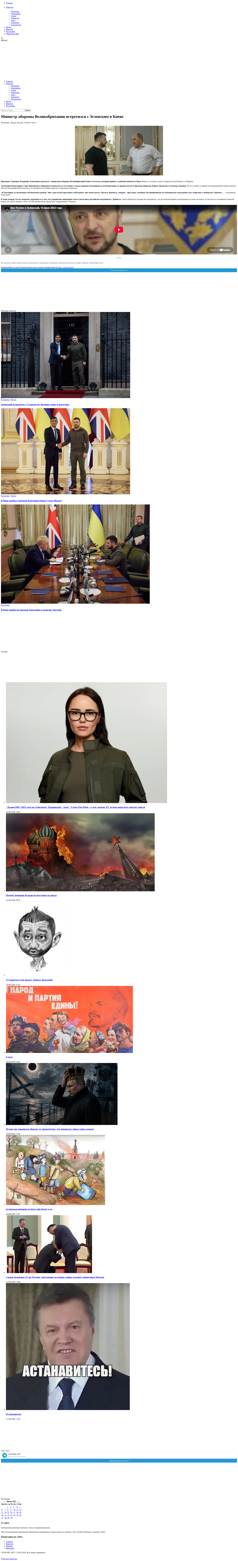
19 (20, 1512)
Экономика (15, 14)
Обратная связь (12, 34)
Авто (13, 20)
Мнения (9, 29)
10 (14, 1510)
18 (17, 1512)
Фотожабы (10, 31)
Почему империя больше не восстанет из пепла (31, 895)
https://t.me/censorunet (66, 267)
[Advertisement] (119, 61)
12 (20, 1510)
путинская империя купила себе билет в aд (29, 1209)
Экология (15, 23)
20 (2, 1515)
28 (5, 1518)
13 (2, 1512)
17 (14, 1512)
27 (2, 1518)
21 (5, 1515)
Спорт (13, 16)
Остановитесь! (13, 1414)
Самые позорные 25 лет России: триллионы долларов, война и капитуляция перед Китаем (55, 1277)
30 (11, 1518)
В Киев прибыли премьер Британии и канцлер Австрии (31, 610)
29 (8, 1518)
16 (11, 1512)
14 (5, 1512)
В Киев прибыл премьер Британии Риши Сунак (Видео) (31, 500)
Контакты (10, 1548)
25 (17, 1515)
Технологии (16, 25)
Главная (9, 3)
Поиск (27, 110)
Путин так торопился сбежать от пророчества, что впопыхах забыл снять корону (50, 1129)
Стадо (9, 1057)
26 (20, 1515)
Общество (15, 18)
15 (8, 1512)
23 (11, 1515)
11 (17, 1510)
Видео (8, 27)
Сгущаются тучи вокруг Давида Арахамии (29, 980)
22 (8, 1515)
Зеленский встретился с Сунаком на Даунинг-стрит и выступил (35, 404)
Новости (9, 7)
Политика (15, 11)
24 (14, 1515)
